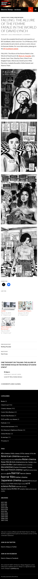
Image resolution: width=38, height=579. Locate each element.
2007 (4, 520)
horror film (8, 476)
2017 (4, 502)
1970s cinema (24, 453)
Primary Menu (35, 9)
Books (3, 401)
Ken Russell (34, 480)
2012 (4, 511)
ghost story (3, 473)
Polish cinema (14, 483)
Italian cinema (21, 477)
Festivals (3, 423)
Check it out (5, 17)
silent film (18, 486)
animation (18, 459)
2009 (4, 517)
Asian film (5, 462)
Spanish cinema (6, 489)
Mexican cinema (5, 483)
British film (24, 462)
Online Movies (5, 433)
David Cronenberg (27, 464)
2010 (4, 515)
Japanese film (26, 481)
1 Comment (26, 34)
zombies (3, 491)
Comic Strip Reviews (16, 17)
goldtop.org (15, 568)
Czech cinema (17, 464)
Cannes (30, 462)
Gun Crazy (4, 353)
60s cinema (5, 453)
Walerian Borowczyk (30, 489)
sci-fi (28, 483)
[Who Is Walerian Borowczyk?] (8, 322)
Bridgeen (7, 372)
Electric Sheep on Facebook (9, 558)
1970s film (33, 453)
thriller (14, 489)
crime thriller (6, 464)
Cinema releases (6, 408)
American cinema (10, 456)
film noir (4, 469)
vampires (22, 489)
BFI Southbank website (10, 49)
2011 (4, 513)
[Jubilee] (8, 305)
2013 (4, 509)
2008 (4, 518)
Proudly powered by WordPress (9, 576)
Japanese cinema (11, 480)
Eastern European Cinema (23, 467)
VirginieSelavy (17, 34)
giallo (9, 473)
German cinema (33, 470)
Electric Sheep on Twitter (9, 547)
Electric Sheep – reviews (11, 9)
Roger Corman (21, 483)
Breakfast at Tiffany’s (24, 311)
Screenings (4, 437)
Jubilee (3, 311)
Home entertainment (7, 426)
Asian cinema (29, 459)
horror (15, 473)
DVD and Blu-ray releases (9, 419)
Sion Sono (24, 486)
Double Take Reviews (7, 415)
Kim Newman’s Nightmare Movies (11, 430)
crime (34, 462)
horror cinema (25, 473)
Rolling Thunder (6, 346)
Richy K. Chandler (25, 56)
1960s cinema (15, 453)
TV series (4, 441)
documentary (7, 467)
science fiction (8, 486)
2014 (4, 508)
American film (24, 456)
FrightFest (25, 470)
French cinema (15, 469)
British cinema (15, 462)
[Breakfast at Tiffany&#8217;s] (25, 305)
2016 (4, 504)
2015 (4, 506)
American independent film (7, 459)
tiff (18, 489)
